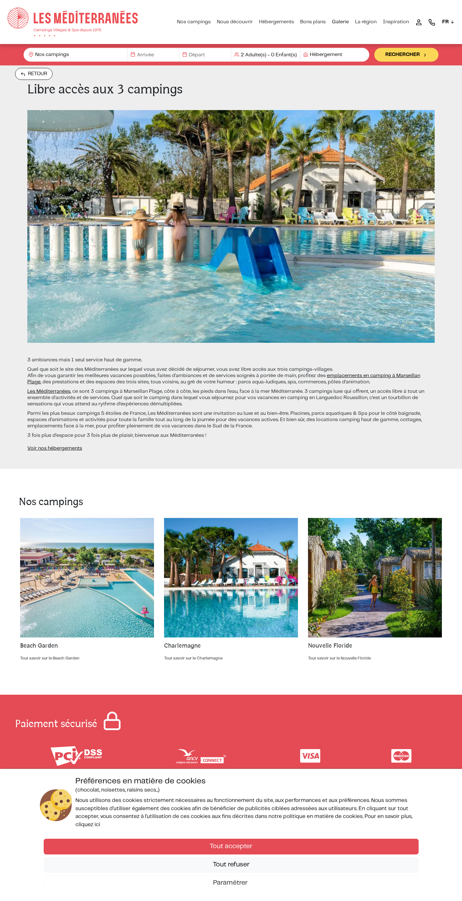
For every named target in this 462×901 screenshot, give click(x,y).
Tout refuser (231, 864)
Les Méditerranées (48, 391)
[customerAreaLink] (418, 22)
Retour (37, 73)
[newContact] (431, 22)
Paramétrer (231, 883)
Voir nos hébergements (54, 448)
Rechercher (402, 54)
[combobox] (75, 55)
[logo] (73, 22)
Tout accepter (231, 846)
